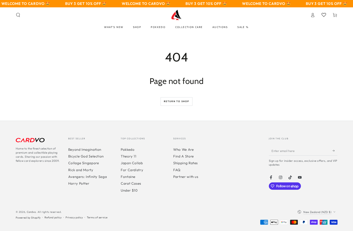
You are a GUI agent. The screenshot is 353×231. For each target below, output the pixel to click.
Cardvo (31, 211)
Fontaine (128, 176)
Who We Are (183, 149)
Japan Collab (132, 163)
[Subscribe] (334, 150)
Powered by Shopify (28, 217)
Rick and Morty (80, 170)
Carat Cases (131, 183)
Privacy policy (74, 217)
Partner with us (185, 176)
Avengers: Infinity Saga (87, 176)
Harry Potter (78, 183)
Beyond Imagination (84, 149)
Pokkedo (127, 149)
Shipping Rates (185, 163)
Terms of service (97, 217)
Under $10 (129, 190)
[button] (18, 15)
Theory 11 (128, 156)
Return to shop (176, 101)
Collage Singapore (83, 163)
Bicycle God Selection (86, 156)
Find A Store (183, 156)
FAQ (177, 170)
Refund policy (53, 217)
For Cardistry (132, 170)
